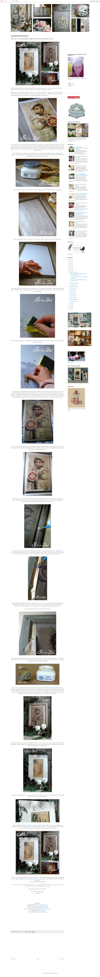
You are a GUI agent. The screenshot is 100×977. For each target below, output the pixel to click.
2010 (70, 309)
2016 (70, 267)
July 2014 (72, 290)
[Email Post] (26, 931)
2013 (70, 303)
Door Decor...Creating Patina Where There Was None (81, 232)
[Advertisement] (37, 946)
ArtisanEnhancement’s (54, 603)
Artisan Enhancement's (51, 687)
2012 (70, 305)
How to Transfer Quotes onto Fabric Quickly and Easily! (81, 194)
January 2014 (73, 301)
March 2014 (72, 297)
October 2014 (73, 285)
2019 (70, 261)
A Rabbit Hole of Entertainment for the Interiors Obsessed (81, 148)
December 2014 (73, 272)
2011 (70, 307)
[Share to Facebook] (32, 932)
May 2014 (72, 294)
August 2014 (73, 288)
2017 (70, 265)
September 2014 (73, 286)
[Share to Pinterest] (34, 932)
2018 (70, 263)
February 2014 (73, 299)
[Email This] (28, 932)
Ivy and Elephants (43, 912)
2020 (70, 259)
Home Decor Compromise (80, 165)
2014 (70, 270)
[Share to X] (31, 932)
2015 (70, 268)
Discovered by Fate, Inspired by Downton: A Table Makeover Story (81, 213)
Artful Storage (28, 828)
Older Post (61, 958)
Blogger (55, 973)
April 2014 (72, 295)
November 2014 (73, 283)
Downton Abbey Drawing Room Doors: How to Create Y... (78, 274)
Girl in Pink (72, 85)
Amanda (72, 83)
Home (37, 958)
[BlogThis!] (29, 932)
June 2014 (72, 292)
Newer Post (13, 958)
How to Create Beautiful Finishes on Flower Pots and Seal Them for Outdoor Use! (81, 175)
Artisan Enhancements (31, 825)
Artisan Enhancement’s (32, 94)
